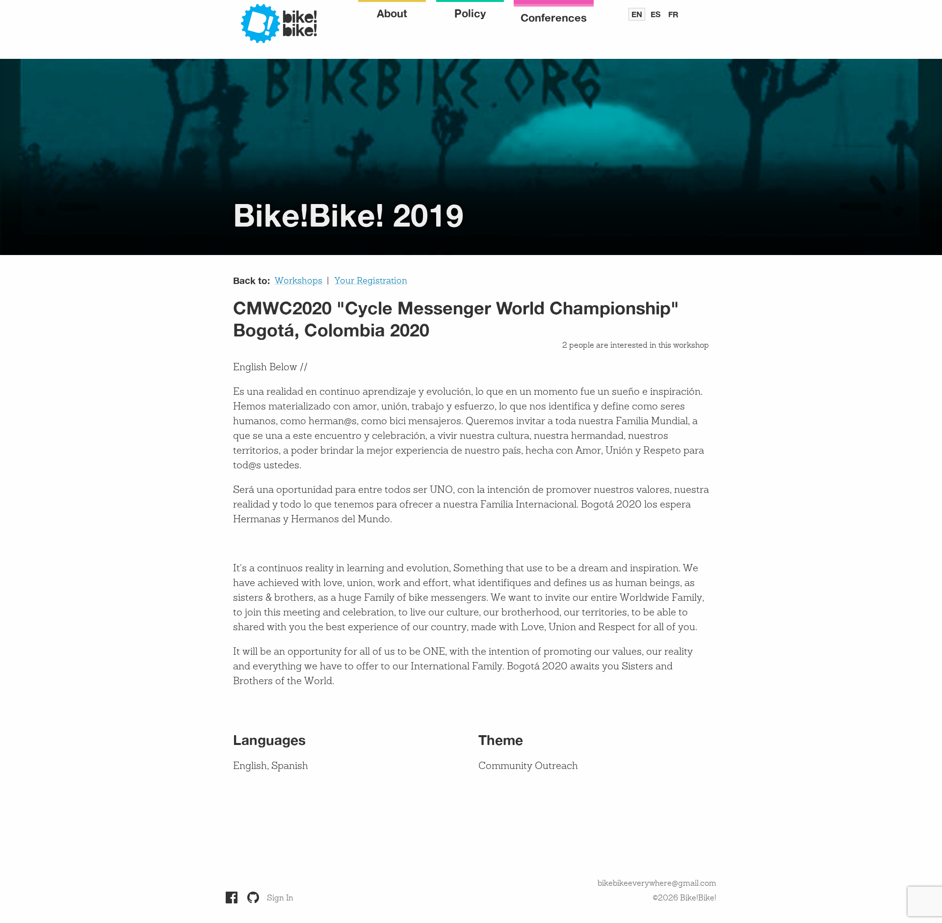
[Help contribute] (253, 897)
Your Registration (371, 281)
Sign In (280, 898)
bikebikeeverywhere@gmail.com (657, 884)
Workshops (298, 281)
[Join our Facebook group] (231, 897)
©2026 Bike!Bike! (684, 898)
